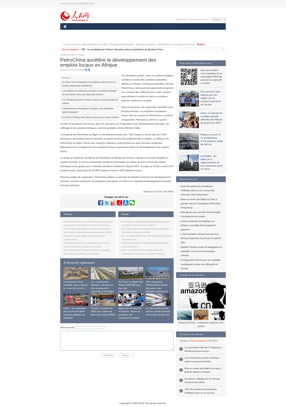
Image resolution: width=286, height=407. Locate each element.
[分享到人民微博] (119, 202)
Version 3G (181, 19)
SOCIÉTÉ (158, 31)
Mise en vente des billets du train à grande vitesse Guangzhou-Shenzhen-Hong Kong (201, 203)
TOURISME (201, 31)
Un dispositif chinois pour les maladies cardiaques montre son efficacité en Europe (201, 264)
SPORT (187, 31)
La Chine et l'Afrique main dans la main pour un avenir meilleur (90, 117)
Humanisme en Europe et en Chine (176, 44)
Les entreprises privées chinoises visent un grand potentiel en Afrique (90, 102)
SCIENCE (128, 31)
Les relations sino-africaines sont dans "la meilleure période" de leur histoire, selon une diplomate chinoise (89, 93)
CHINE (69, 31)
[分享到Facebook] (100, 202)
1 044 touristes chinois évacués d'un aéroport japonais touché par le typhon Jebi (201, 238)
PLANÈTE (173, 31)
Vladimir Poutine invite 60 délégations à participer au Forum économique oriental (201, 251)
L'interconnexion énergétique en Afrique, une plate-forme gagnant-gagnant (88, 110)
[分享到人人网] (125, 202)
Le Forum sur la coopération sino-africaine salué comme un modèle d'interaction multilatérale (89, 84)
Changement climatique (121, 44)
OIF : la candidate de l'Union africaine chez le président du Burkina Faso (122, 49)
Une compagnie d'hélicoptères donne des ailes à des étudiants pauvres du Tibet (157, 288)
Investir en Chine (72, 44)
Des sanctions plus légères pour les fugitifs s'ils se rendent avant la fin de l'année (211, 98)
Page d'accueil (67, 55)
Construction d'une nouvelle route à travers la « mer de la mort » (75, 285)
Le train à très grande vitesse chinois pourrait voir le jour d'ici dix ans (158, 311)
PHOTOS (70, 37)
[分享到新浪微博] (113, 202)
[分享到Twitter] (107, 202)
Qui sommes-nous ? (200, 19)
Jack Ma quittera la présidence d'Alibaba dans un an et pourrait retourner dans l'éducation (197, 190)
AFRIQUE (113, 31)
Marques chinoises (146, 44)
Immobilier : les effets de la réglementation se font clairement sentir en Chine (212, 162)
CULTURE (143, 31)
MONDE (99, 31)
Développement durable (95, 44)
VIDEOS (84, 37)
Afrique (81, 55)
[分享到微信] (132, 202)
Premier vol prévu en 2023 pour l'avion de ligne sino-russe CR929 (103, 311)
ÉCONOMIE (84, 31)
